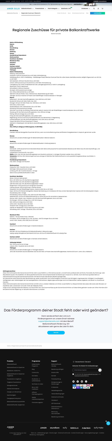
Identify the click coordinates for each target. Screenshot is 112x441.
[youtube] (82, 381)
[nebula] (74, 428)
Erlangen (12, 103)
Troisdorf (12, 205)
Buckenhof (13, 101)
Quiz (69, 13)
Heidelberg (13, 77)
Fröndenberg (13, 194)
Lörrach (12, 82)
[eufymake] (98, 428)
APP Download (55, 403)
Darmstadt (13, 148)
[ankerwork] (86, 428)
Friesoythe (13, 167)
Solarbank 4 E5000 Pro (13, 370)
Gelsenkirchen (14, 196)
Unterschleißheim (15, 119)
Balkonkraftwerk (26, 8)
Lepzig (12, 233)
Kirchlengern (13, 200)
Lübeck (12, 246)
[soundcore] (54, 428)
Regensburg (13, 117)
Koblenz (12, 216)
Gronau (12, 198)
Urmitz (12, 220)
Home (8, 345)
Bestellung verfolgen (57, 369)
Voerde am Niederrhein (17, 207)
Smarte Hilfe (55, 372)
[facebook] (73, 381)
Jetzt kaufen (97, 13)
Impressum (54, 400)
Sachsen (12, 231)
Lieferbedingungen (43, 432)
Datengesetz (40, 434)
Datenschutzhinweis (57, 397)
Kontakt (53, 375)
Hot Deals (35, 375)
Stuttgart (12, 90)
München (12, 110)
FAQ (87, 13)
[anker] (43, 428)
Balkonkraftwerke (12, 13)
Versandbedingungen (57, 393)
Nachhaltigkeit (11, 395)
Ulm (11, 92)
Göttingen (13, 169)
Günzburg (13, 108)
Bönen (12, 178)
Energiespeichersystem (14, 398)
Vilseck (12, 121)
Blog (33, 369)
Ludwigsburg (13, 84)
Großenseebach (15, 106)
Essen (11, 191)
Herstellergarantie (56, 390)
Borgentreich (14, 185)
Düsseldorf (13, 189)
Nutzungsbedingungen (91, 374)
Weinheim (13, 93)
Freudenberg (13, 192)
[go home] (13, 8)
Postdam (12, 132)
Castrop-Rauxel (14, 187)
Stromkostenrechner (78, 13)
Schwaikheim (14, 88)
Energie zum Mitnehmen (14, 392)
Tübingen (12, 95)
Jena (11, 251)
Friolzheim (13, 75)
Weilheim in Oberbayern (17, 123)
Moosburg (13, 112)
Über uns (33, 432)
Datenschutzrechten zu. (82, 375)
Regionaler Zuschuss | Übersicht (30, 13)
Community (35, 372)
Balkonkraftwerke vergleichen (16, 404)
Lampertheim (14, 152)
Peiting (12, 114)
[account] (98, 8)
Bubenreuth (13, 99)
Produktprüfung (56, 379)
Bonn (11, 180)
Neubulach (13, 86)
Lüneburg (12, 170)
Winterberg (13, 209)
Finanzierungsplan (37, 402)
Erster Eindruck (61, 13)
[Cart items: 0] (102, 8)
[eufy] (65, 428)
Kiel (11, 244)
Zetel (11, 172)
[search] (94, 8)
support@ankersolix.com (49, 321)
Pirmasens (13, 218)
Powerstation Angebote (14, 379)
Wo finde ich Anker (37, 384)
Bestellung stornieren (57, 416)
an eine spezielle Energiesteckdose (76, 156)
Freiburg (12, 73)
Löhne (11, 203)
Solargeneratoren (12, 385)
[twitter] (78, 381)
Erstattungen (53, 432)
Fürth (11, 104)
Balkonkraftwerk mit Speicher (15, 367)
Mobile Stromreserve (13, 388)
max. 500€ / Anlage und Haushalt (20, 161)
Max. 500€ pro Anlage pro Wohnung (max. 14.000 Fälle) (26, 126)
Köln (11, 202)
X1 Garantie (54, 387)
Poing (11, 115)
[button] (98, 8)
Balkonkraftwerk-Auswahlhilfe (16, 401)
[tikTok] (86, 381)
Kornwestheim (14, 81)
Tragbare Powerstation (14, 382)
